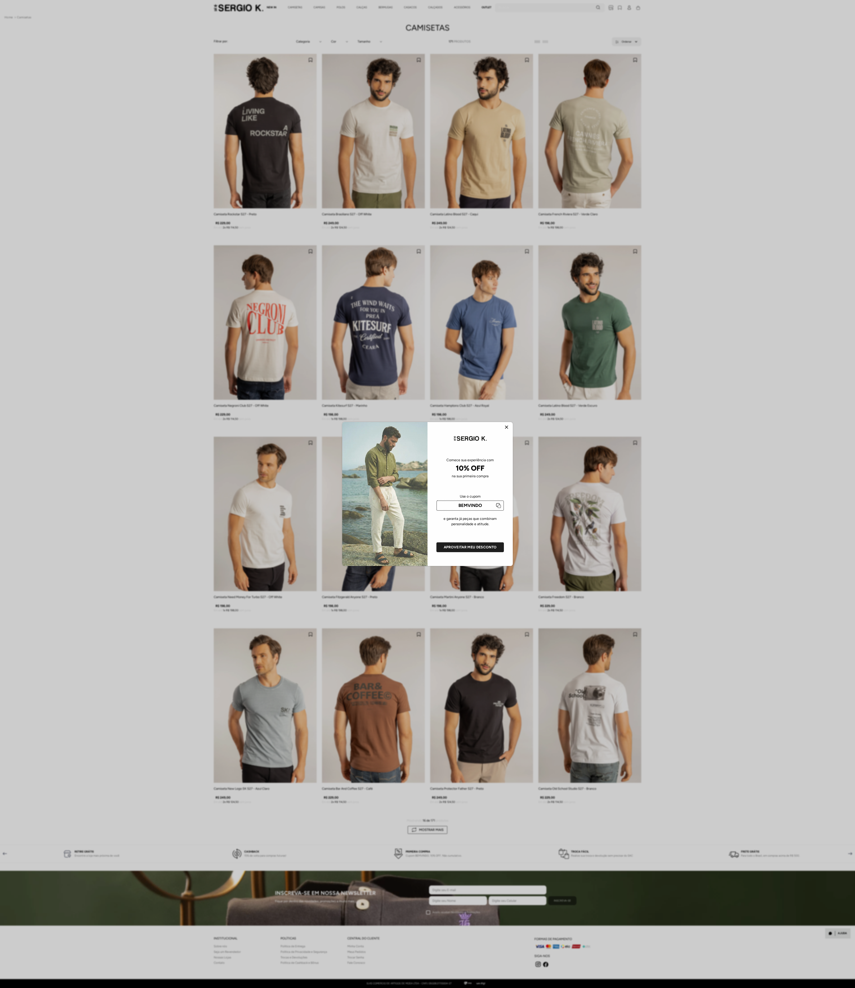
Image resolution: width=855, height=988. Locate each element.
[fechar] (506, 427)
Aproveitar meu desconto (470, 547)
